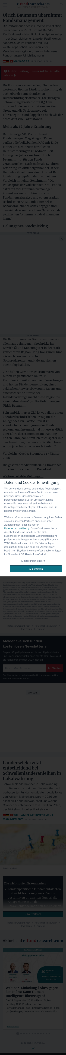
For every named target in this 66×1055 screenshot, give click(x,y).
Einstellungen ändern (33, 560)
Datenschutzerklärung (16, 528)
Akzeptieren (36, 568)
